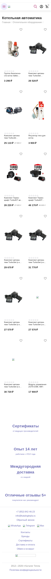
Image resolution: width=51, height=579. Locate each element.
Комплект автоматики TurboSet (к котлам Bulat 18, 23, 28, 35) (13, 323)
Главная (6, 22)
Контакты (25, 532)
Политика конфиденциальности (25, 570)
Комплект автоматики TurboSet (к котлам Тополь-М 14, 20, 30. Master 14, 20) (37, 323)
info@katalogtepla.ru (25, 516)
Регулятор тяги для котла (36, 136)
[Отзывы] (25, 557)
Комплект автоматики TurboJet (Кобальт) (12, 136)
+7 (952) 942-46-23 (25, 512)
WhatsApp (15, 526)
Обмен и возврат (25, 549)
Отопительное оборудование (27, 22)
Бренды (25, 536)
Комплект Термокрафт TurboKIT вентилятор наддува (13, 199)
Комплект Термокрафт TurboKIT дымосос (36, 199)
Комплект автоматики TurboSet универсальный (36, 74)
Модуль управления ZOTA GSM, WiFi (37, 385)
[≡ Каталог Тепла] (9, 6)
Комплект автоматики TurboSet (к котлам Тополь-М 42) (13, 261)
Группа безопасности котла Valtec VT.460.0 (12, 74)
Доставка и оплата (25, 544)
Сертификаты (25, 540)
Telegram (30, 526)
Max (41, 526)
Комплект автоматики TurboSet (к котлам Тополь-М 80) (37, 261)
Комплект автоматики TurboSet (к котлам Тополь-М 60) (13, 385)
